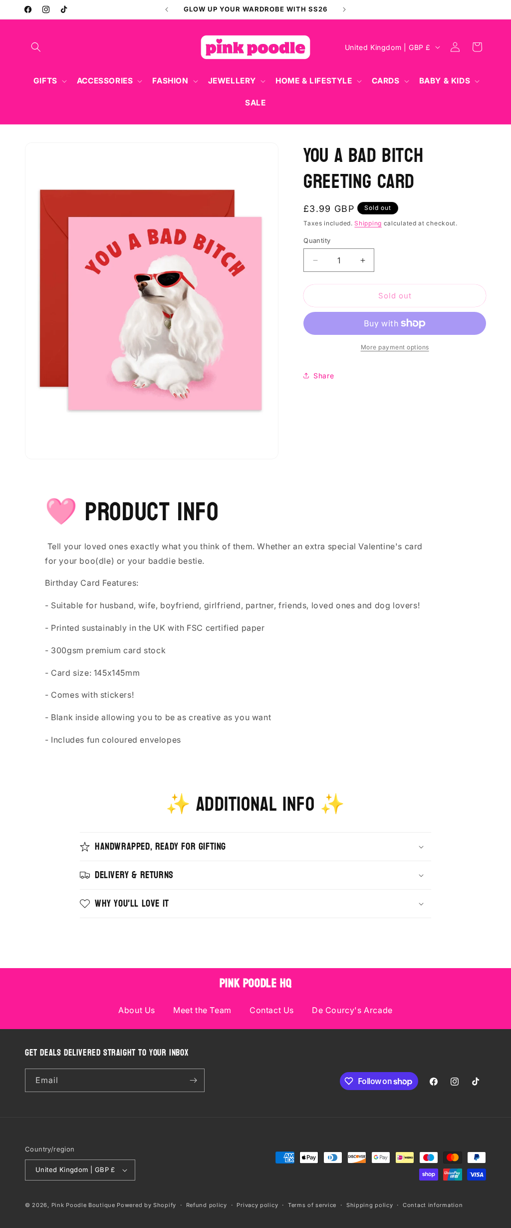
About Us (136, 1010)
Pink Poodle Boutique (83, 1205)
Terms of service (312, 1205)
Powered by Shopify (146, 1205)
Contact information (433, 1205)
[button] (36, 47)
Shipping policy (369, 1205)
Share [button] (323, 375)
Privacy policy (257, 1205)
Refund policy (206, 1205)
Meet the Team (202, 1010)
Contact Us (272, 1010)
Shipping (368, 223)
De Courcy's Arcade (352, 1010)
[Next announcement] (344, 9)
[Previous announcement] (167, 9)
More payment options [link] (395, 347)
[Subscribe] (193, 1080)
